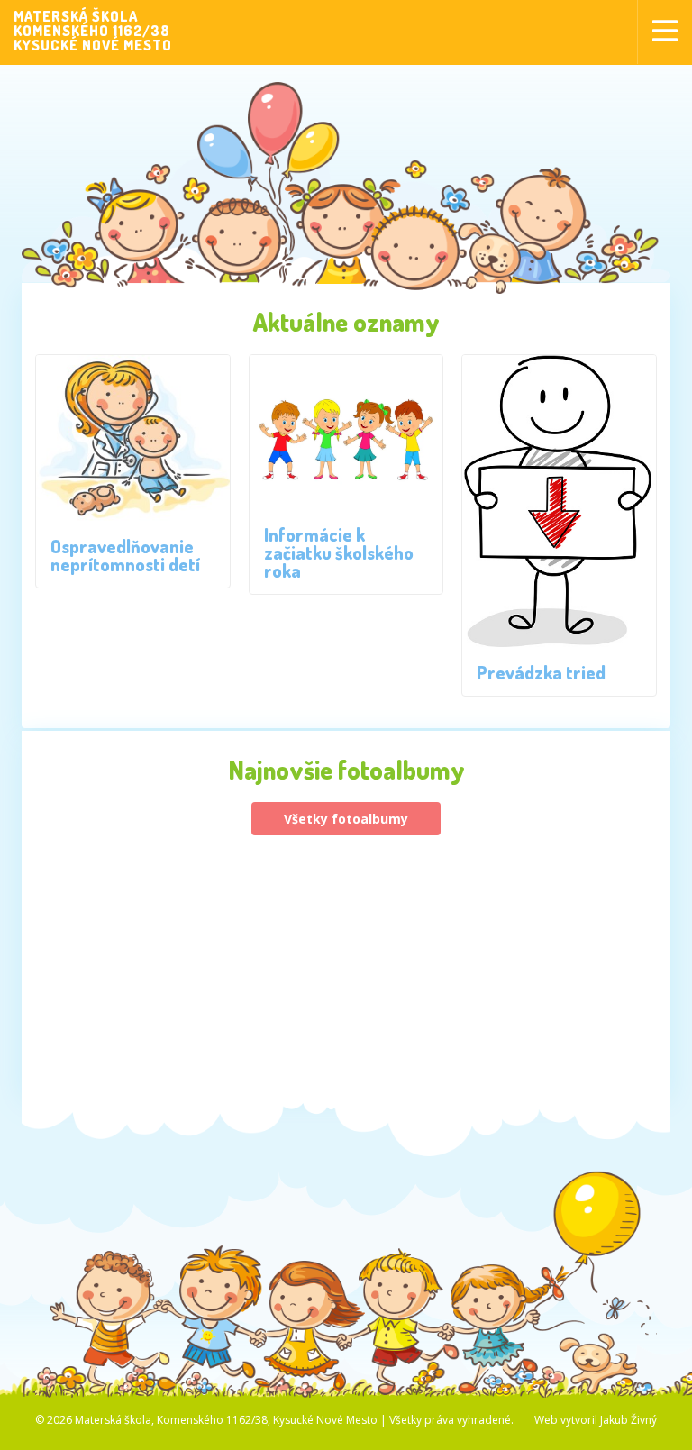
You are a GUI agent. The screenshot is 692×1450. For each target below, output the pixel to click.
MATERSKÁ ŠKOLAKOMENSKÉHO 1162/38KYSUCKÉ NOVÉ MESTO (93, 30)
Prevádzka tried (541, 672)
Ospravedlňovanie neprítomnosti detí (125, 555)
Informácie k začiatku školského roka (339, 552)
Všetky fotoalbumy (346, 818)
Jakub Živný (628, 1419)
